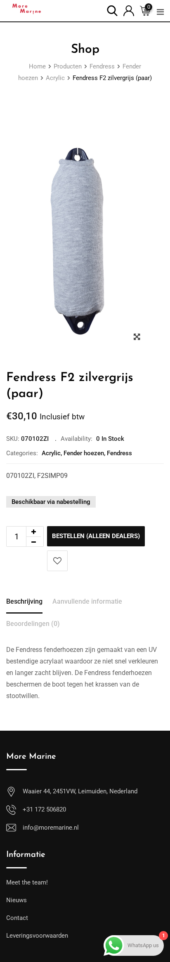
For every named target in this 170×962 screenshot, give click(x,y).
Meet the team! (27, 882)
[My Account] (128, 10)
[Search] (112, 10)
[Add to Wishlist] (57, 560)
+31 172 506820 (44, 809)
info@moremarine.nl (51, 827)
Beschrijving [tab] (24, 601)
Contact (17, 918)
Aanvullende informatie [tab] (87, 601)
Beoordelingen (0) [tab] (33, 624)
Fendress (119, 453)
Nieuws (16, 900)
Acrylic (51, 453)
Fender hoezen (84, 453)
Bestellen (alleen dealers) (96, 536)
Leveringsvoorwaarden (37, 935)
